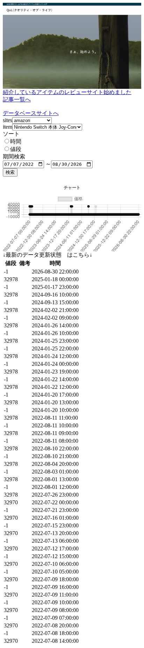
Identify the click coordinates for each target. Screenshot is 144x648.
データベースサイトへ (31, 113)
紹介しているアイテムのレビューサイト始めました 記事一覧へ (67, 95)
